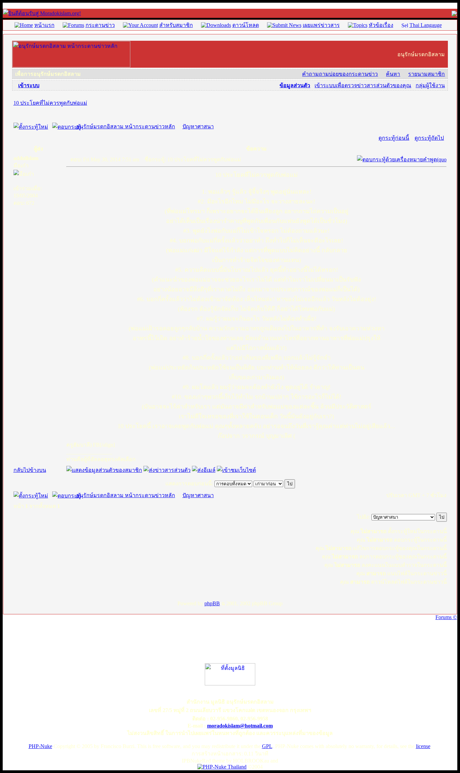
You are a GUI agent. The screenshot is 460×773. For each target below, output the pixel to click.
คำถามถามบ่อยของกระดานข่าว (340, 74)
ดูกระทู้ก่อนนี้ (394, 138)
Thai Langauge (425, 25)
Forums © (446, 617)
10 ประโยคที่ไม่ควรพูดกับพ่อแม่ (50, 103)
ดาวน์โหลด (245, 25)
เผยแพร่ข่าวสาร (321, 25)
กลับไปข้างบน (29, 470)
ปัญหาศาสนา (198, 126)
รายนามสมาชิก (426, 74)
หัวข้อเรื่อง (381, 25)
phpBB (212, 603)
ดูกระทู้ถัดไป (429, 138)
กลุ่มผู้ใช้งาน (430, 85)
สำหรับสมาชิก (176, 25)
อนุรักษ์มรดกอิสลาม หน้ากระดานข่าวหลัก (125, 126)
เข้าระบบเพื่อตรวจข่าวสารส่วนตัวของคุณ (363, 85)
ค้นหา (393, 74)
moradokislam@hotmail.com (240, 726)
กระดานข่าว (100, 25)
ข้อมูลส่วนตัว (295, 85)
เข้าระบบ (28, 85)
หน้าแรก (44, 25)
